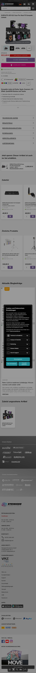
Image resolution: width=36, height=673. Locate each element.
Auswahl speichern (24, 363)
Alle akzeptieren (18, 359)
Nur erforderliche (11, 364)
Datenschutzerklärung (15, 331)
